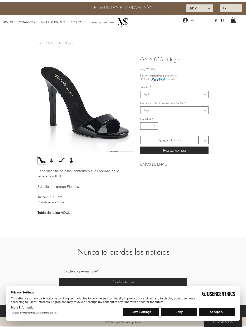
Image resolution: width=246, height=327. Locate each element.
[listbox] (199, 8)
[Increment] (155, 126)
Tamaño (146, 87)
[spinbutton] (149, 126)
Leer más (170, 79)
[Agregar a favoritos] (204, 140)
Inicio (40, 43)
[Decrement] (143, 126)
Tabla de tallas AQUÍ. (53, 212)
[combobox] (174, 94)
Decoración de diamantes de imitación (163, 103)
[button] (233, 20)
